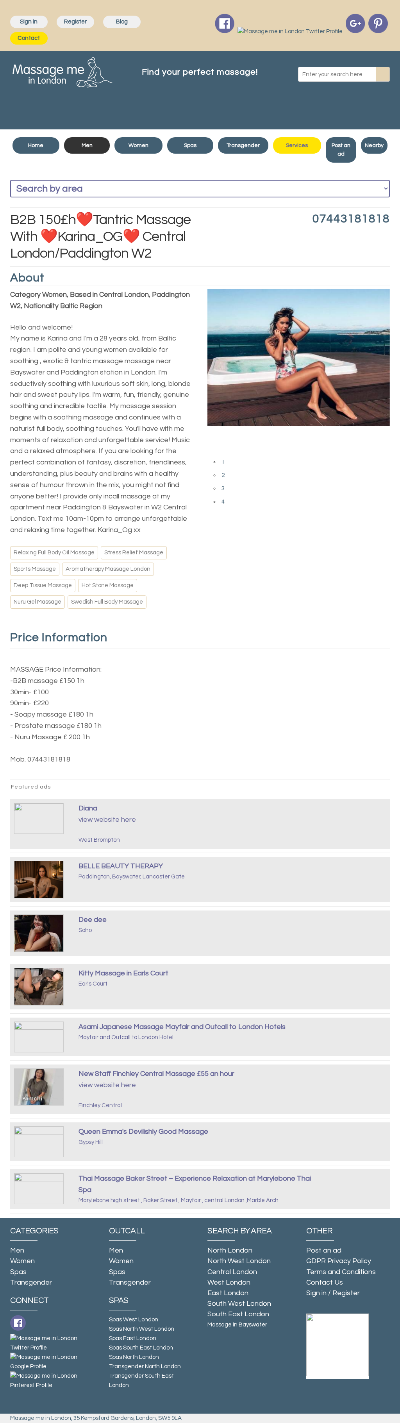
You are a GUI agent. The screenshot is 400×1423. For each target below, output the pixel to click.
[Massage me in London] (62, 70)
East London (227, 1293)
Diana (88, 808)
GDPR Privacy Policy (338, 1261)
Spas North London (134, 1357)
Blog (122, 22)
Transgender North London (145, 1366)
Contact (29, 38)
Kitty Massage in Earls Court (123, 973)
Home (35, 145)
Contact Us (324, 1282)
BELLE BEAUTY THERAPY (121, 866)
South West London (239, 1303)
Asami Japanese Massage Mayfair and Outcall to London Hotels (182, 1027)
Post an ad (341, 150)
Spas (190, 145)
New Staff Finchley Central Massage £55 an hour (156, 1073)
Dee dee (93, 919)
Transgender (243, 145)
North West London (239, 1261)
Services (297, 145)
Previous (215, 434)
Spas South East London (141, 1348)
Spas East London (132, 1338)
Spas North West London (141, 1329)
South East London (238, 1314)
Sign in (29, 22)
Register (75, 22)
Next (215, 449)
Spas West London (133, 1320)
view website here (107, 819)
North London (229, 1250)
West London (228, 1282)
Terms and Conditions (341, 1272)
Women (138, 145)
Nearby (374, 145)
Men (87, 145)
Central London (232, 1272)
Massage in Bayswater (237, 1325)
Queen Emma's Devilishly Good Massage (143, 1131)
